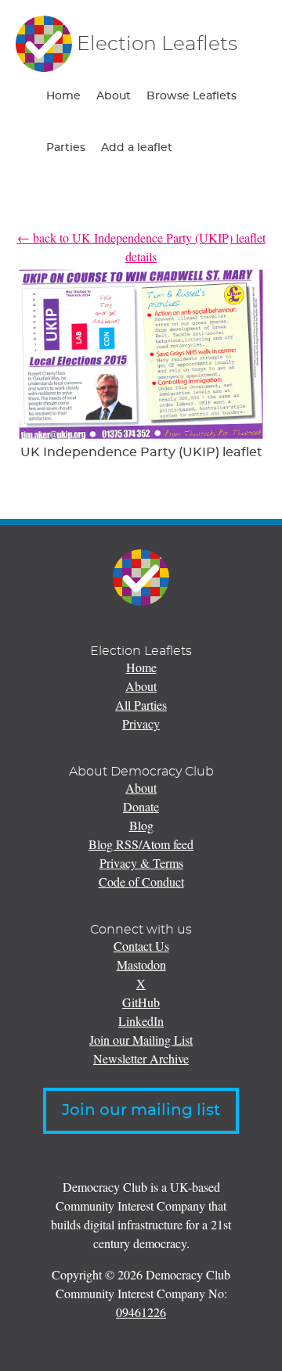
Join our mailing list (141, 1110)
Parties (65, 147)
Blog (141, 825)
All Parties (141, 704)
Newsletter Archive (141, 1058)
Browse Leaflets (191, 96)
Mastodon (141, 964)
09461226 (141, 1312)
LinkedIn (141, 1021)
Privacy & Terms (141, 863)
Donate (141, 806)
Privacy (141, 723)
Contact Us (141, 945)
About (113, 96)
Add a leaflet (136, 147)
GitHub (141, 1002)
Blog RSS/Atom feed (141, 844)
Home (63, 96)
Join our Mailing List (141, 1039)
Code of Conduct (141, 881)
